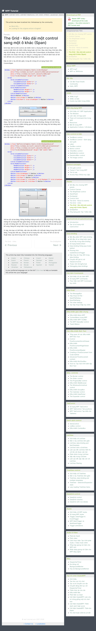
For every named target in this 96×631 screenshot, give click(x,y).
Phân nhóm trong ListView (79, 454)
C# (37, 15)
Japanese (14, 263)
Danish (51, 258)
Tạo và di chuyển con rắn (79, 583)
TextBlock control (76, 137)
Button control (75, 149)
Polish (38, 263)
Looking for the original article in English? (26, 28)
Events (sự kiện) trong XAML (80, 101)
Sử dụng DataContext (77, 244)
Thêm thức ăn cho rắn (77, 590)
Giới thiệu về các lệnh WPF (79, 276)
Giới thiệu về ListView (77, 438)
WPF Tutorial (11, 11)
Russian (14, 265)
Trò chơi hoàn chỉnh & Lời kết (80, 613)
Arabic (13, 258)
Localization (41, 624)
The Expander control (77, 396)
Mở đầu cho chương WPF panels (80, 34)
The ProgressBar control (78, 381)
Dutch (13, 260)
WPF (6, 15)
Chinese (26, 258)
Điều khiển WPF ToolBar (78, 320)
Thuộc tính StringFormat (78, 264)
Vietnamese (28, 267)
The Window (74, 113)
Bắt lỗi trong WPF (76, 125)
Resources (73, 122)
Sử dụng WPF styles (77, 514)
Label (72, 144)
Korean (26, 263)
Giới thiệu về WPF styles (78, 512)
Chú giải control (75, 168)
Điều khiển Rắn (75, 592)
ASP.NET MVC (14, 15)
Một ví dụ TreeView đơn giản (80, 476)
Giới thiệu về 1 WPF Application (81, 111)
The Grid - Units (74, 50)
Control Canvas (74, 36)
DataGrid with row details (79, 502)
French (26, 260)
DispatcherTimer (75, 562)
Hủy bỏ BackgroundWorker (79, 569)
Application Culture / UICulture (81, 127)
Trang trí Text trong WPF (78, 170)
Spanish (39, 265)
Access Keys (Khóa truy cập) (80, 175)
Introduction (74, 222)
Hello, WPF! (74, 86)
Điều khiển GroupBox (77, 390)
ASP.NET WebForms (28, 15)
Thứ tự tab (73, 172)
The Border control (76, 376)
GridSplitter (73, 56)
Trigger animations (76, 526)
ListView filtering (76, 463)
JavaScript (54, 15)
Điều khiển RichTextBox (78, 361)
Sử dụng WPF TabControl (79, 407)
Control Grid (73, 45)
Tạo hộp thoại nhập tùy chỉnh (80, 305)
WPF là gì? (73, 69)
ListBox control (75, 426)
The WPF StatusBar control (79, 322)
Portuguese (53, 263)
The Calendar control (77, 392)
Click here (39, 270)
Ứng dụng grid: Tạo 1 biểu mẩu (80, 59)
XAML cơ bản (74, 99)
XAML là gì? (74, 96)
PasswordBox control (77, 155)
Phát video (73, 538)
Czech (38, 258)
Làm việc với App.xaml (78, 116)
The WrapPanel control (77, 39)
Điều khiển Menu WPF (77, 315)
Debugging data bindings (79, 266)
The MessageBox (76, 293)
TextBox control (75, 146)
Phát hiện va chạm (76, 595)
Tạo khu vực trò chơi (77, 581)
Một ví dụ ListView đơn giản (80, 441)
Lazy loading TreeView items (80, 487)
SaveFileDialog (75, 300)
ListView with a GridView (78, 447)
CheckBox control (76, 151)
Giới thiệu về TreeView (78, 473)
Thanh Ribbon (75, 324)
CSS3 (41, 15)
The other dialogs (76, 302)
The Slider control (76, 378)
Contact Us (29, 624)
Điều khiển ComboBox (78, 428)
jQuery (61, 15)
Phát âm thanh (75, 536)
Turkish (51, 265)
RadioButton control (77, 153)
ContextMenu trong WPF (78, 317)
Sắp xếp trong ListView (78, 456)
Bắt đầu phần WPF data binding (81, 237)
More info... (15, 26)
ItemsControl (74, 424)
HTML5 (46, 15)
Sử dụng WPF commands (79, 279)
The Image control (76, 157)
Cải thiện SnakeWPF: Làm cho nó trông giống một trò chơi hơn (80, 599)
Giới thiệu (73, 579)
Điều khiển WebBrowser (78, 383)
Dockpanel (72, 43)
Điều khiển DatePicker (77, 394)
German (39, 260)
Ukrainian (14, 267)
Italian (51, 260)
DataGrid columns (76, 499)
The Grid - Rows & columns (78, 47)
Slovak (26, 265)
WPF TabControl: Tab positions (81, 409)
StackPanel (73, 41)
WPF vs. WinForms (76, 71)
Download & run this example (51, 67)
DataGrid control (76, 497)
